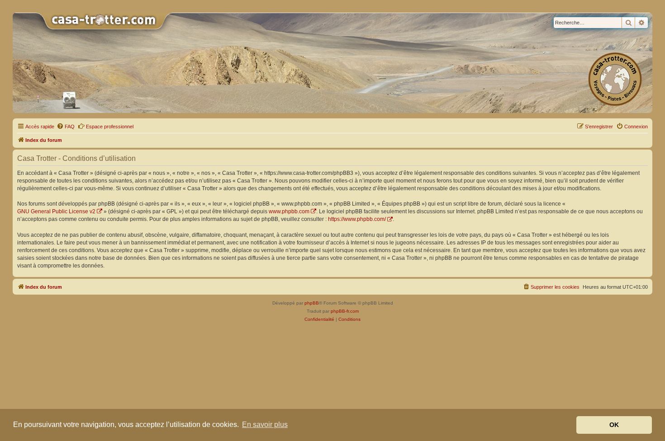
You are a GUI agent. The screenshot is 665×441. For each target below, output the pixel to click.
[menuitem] (66, 126)
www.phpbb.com (289, 211)
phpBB (311, 302)
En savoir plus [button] (265, 424)
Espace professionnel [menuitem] (109, 126)
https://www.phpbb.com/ (357, 219)
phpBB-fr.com (345, 311)
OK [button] (614, 424)
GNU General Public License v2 (56, 211)
